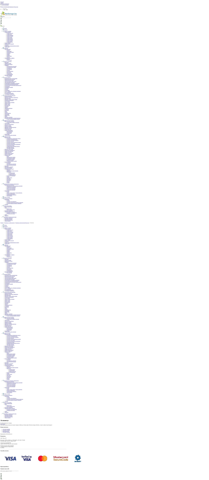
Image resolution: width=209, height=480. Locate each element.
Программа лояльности (4, 3)
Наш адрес (16, 6)
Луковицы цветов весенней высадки (22, 222)
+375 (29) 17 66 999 (6, 430)
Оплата (1, 2)
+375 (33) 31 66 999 (6, 429)
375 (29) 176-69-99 (3, 6)
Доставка (2, 1)
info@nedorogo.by (10, 6)
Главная (1, 222)
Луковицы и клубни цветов (9, 222)
